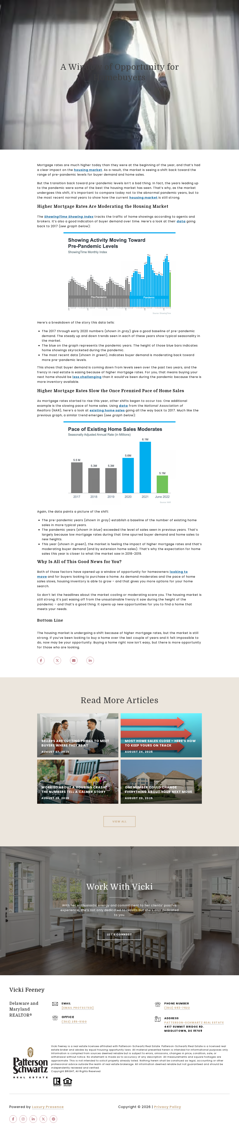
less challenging (87, 377)
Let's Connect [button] (119, 934)
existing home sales (107, 410)
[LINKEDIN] (33, 1119)
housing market (88, 170)
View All (119, 821)
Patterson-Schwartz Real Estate (194, 1022)
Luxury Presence (48, 1106)
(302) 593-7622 (177, 1008)
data (181, 221)
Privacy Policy (167, 1106)
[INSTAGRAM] (23, 1119)
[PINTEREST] (53, 1119)
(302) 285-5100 (74, 1021)
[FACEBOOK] (13, 1119)
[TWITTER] (43, 1119)
